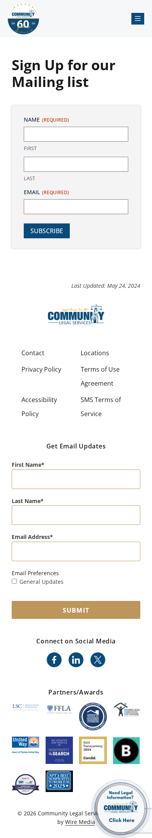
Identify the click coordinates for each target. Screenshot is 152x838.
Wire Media (80, 822)
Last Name (26, 501)
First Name (26, 464)
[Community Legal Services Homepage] (23, 18)
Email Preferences (35, 573)
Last (29, 178)
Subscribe (46, 231)
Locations (95, 353)
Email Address (31, 536)
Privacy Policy (41, 369)
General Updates (41, 581)
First (30, 148)
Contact (32, 353)
